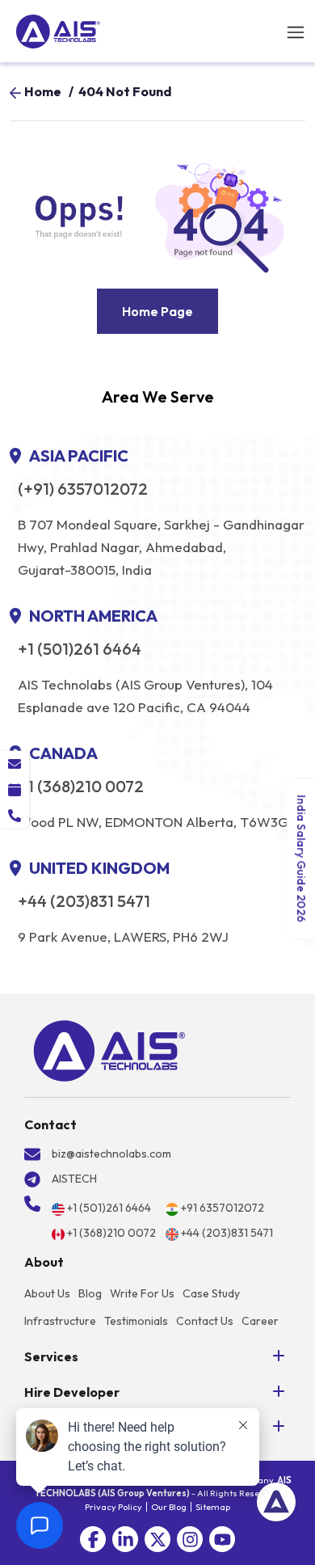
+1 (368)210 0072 (81, 786)
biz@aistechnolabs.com (111, 1153)
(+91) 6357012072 (83, 489)
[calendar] (14, 790)
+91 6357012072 (222, 1207)
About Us (47, 1293)
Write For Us (142, 1293)
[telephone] (14, 816)
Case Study (211, 1293)
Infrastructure (60, 1321)
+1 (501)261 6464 (79, 649)
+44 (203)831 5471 (84, 901)
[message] (14, 764)
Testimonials (136, 1321)
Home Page (157, 311)
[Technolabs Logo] (58, 32)
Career (260, 1321)
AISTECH (74, 1178)
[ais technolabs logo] (109, 1051)
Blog (90, 1293)
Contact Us (204, 1321)
